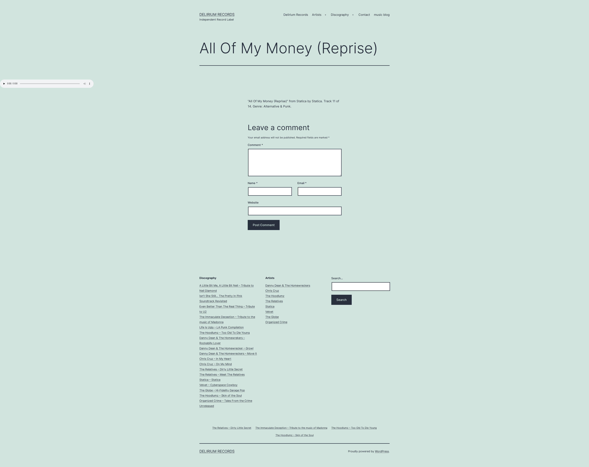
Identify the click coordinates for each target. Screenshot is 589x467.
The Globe (272, 316)
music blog (382, 15)
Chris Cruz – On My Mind (215, 364)
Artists (316, 15)
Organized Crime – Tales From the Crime (225, 400)
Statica (269, 306)
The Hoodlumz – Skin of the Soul (220, 395)
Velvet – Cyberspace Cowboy (218, 385)
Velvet (269, 311)
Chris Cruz (272, 290)
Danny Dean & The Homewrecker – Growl (226, 348)
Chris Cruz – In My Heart (215, 358)
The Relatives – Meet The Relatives (222, 374)
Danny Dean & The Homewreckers (287, 285)
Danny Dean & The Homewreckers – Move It (228, 353)
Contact (364, 15)
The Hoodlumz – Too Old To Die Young (224, 332)
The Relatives (274, 301)
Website (253, 202)
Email (301, 183)
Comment (255, 145)
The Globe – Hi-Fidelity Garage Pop (222, 390)
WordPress (382, 451)
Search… (337, 278)
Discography (340, 15)
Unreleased (206, 406)
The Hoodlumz (274, 295)
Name (253, 183)
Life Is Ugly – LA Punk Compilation (221, 327)
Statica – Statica (209, 379)
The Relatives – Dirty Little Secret (221, 369)
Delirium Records (217, 14)
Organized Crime (276, 322)
